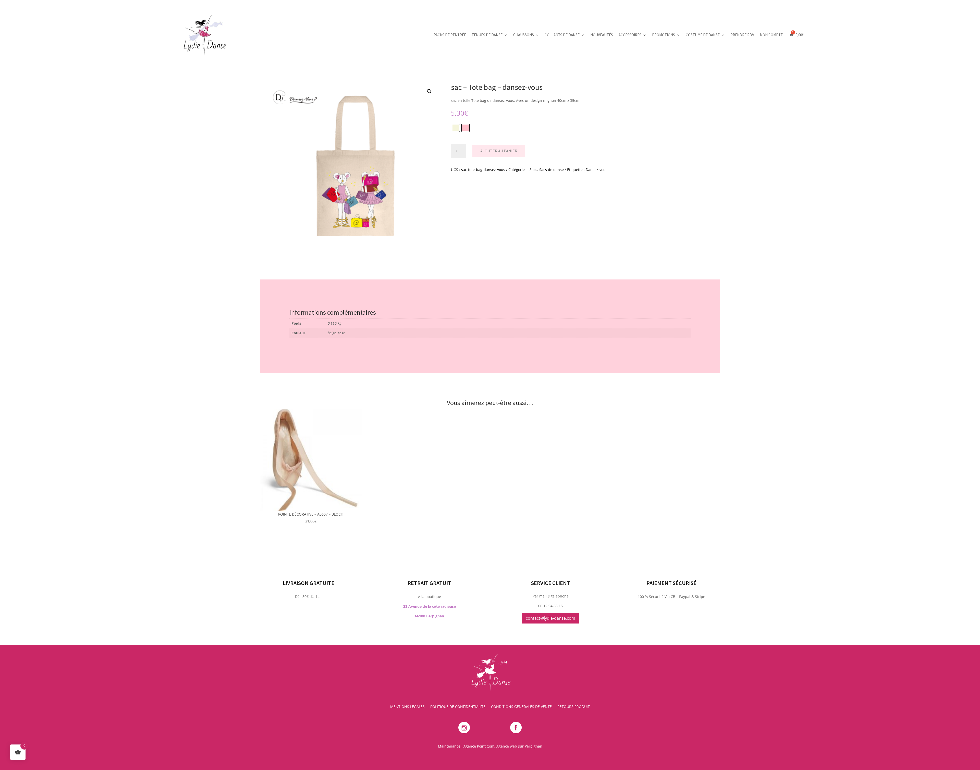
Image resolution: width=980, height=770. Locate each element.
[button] (429, 91)
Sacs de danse (551, 169)
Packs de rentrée (450, 34)
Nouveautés (601, 34)
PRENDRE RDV (742, 34)
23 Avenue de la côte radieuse (429, 606)
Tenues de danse (487, 34)
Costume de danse (703, 34)
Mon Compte (771, 34)
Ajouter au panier (498, 150)
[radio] (456, 128)
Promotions (663, 34)
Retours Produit (573, 707)
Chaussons (523, 34)
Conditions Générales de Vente (521, 707)
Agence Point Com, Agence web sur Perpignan (502, 746)
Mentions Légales (407, 707)
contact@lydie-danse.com (550, 618)
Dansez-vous (596, 169)
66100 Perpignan (429, 616)
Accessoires (630, 34)
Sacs (533, 169)
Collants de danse (562, 34)
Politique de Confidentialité (457, 707)
